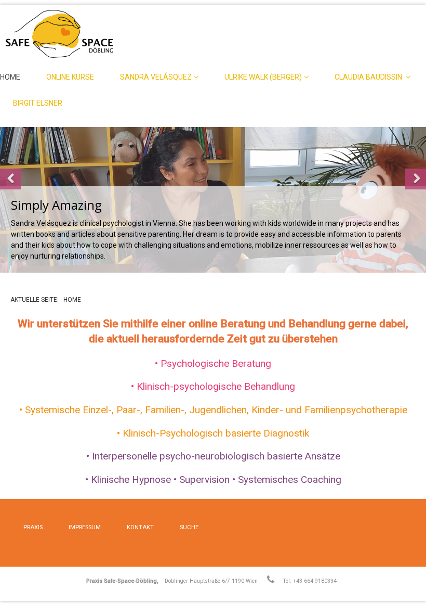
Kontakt (140, 527)
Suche (189, 527)
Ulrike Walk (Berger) (263, 77)
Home (10, 77)
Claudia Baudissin (369, 77)
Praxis (33, 527)
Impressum (85, 527)
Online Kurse (70, 77)
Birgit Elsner (37, 103)
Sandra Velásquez (156, 77)
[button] (10, 179)
